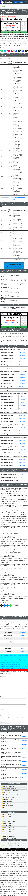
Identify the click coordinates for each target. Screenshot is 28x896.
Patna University (10, 657)
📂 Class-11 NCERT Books (8, 836)
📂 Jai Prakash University (8, 797)
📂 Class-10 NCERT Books (9, 834)
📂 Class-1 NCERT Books (8, 814)
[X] (19, 51)
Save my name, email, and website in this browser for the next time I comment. (14, 718)
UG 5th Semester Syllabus (16, 664)
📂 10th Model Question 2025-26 (10, 843)
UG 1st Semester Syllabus (16, 660)
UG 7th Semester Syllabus (16, 666)
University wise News (22, 668)
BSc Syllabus (17, 655)
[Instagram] (8, 51)
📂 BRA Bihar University (8, 786)
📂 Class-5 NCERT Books (8, 823)
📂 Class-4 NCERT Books (8, 821)
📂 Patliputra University (8, 799)
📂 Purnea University (7, 803)
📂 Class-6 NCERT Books (8, 825)
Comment (3, 676)
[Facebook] (15, 51)
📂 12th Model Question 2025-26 (10, 845)
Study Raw (8, 2)
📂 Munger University (7, 808)
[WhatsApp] (1, 51)
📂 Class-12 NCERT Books (9, 838)
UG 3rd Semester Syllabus (16, 662)
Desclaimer (18, 848)
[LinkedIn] (23, 51)
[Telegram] (5, 51)
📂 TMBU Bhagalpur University (10, 790)
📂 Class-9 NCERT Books (8, 832)
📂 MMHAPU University (8, 810)
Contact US (10, 848)
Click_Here (22, 352)
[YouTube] (12, 51)
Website (2, 709)
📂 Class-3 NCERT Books (8, 819)
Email (2, 703)
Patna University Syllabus (12, 659)
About (3, 848)
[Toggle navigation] (26, 2)
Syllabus (7, 660)
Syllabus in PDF (14, 311)
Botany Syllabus (8, 655)
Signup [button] (21, 2)
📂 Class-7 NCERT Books (8, 827)
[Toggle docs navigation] (24, 6)
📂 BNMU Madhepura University (10, 795)
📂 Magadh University (7, 805)
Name (2, 697)
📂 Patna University (7, 801)
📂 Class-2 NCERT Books (8, 817)
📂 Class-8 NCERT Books (8, 829)
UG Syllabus (13, 668)
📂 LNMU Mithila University (9, 788)
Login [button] (16, 2)
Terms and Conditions (16, 850)
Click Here (23, 474)
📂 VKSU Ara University (8, 793)
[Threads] (26, 51)
